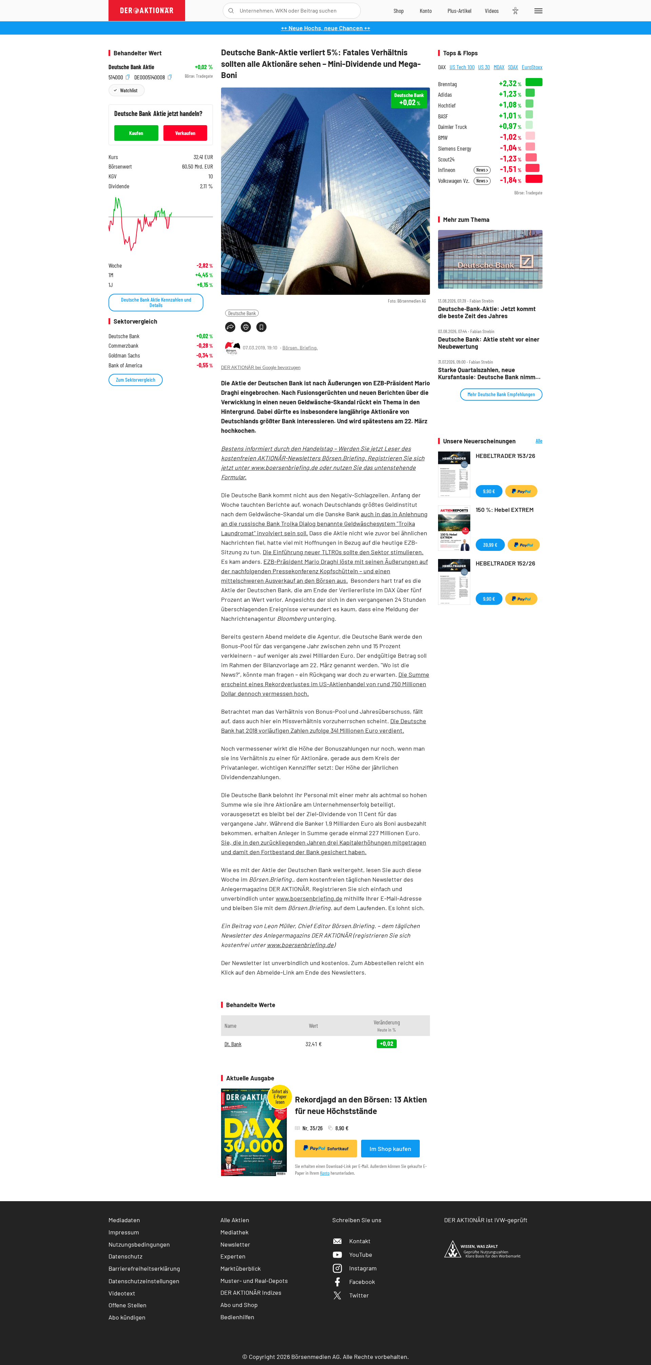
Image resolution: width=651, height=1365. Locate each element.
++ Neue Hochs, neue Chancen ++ (325, 28)
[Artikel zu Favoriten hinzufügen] (261, 327)
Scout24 (446, 159)
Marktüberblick (240, 1268)
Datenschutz (125, 1256)
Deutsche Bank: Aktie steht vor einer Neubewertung (488, 343)
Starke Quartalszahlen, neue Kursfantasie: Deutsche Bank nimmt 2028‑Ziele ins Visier (488, 373)
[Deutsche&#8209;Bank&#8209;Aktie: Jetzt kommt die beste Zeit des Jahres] (490, 259)
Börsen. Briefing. (300, 347)
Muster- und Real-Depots (254, 1280)
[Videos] (492, 10)
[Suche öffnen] (231, 11)
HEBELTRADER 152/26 (505, 563)
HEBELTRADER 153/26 (505, 455)
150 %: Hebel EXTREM (505, 509)
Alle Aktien (234, 1220)
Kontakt (360, 1241)
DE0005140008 (150, 76)
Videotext (121, 1293)
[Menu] (537, 10)
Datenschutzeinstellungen (143, 1281)
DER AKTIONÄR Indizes (250, 1292)
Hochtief (447, 105)
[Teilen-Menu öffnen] (230, 327)
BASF (443, 116)
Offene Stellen (127, 1305)
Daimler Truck (452, 126)
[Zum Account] (426, 10)
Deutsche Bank (242, 313)
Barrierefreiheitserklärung (144, 1268)
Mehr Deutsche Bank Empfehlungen (501, 394)
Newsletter (235, 1244)
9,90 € (489, 491)
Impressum (123, 1232)
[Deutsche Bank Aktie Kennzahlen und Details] (160, 224)
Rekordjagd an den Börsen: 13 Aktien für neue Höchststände (361, 1105)
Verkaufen (185, 133)
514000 (116, 76)
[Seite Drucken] (246, 327)
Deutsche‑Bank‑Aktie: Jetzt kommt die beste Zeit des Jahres (487, 312)
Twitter (359, 1295)
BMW (443, 137)
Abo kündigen (126, 1317)
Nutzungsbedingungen (139, 1244)
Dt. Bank (232, 1043)
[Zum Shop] (399, 10)
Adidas (445, 94)
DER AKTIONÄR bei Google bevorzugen (260, 367)
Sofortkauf (338, 1148)
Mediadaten (124, 1220)
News (481, 170)
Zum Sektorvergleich (135, 379)
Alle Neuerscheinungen (530, 441)
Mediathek (234, 1232)
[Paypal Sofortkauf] (521, 491)
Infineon (446, 169)
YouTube (360, 1254)
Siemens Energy (454, 148)
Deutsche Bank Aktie (131, 67)
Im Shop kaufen (390, 1148)
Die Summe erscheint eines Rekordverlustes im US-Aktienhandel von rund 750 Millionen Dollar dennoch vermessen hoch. (325, 684)
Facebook (362, 1281)
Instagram (363, 1268)
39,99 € (490, 544)
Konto (325, 1173)
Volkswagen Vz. (453, 180)
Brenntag (447, 84)
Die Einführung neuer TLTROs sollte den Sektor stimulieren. (343, 552)
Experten (232, 1256)
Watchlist (128, 90)
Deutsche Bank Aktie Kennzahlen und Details (156, 302)
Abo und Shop (239, 1304)
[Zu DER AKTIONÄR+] (459, 10)
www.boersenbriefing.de (309, 898)
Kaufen (136, 133)
